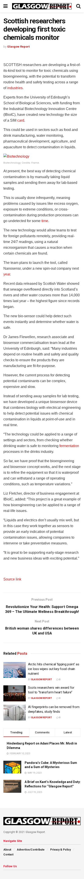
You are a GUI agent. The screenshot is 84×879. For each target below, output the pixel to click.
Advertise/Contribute (31, 849)
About (7, 849)
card (20, 120)
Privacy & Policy (60, 849)
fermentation (69, 446)
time (44, 221)
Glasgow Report (18, 46)
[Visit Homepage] (42, 6)
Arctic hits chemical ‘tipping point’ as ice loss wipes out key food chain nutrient (53, 669)
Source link (12, 579)
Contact (8, 854)
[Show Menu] (5, 6)
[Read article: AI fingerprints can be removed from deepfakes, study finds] (14, 713)
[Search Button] (78, 6)
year (6, 274)
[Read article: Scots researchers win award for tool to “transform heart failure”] (14, 693)
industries (15, 88)
